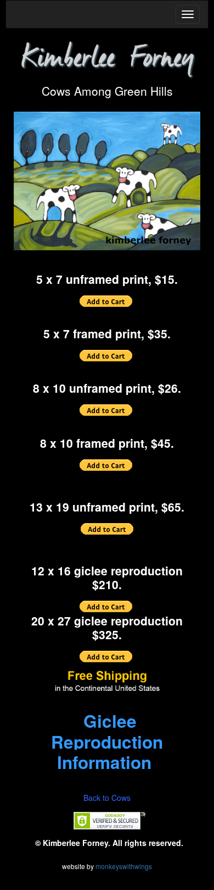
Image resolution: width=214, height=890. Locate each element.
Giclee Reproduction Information (107, 741)
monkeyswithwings (123, 866)
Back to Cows (107, 797)
